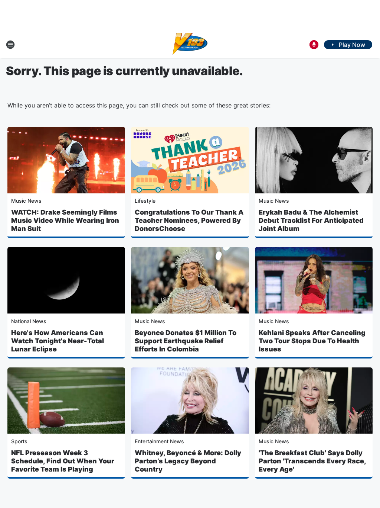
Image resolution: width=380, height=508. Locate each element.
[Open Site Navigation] (10, 44)
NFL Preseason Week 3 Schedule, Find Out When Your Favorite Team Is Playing (62, 461)
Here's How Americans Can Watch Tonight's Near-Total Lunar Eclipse (57, 341)
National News (28, 321)
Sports (19, 441)
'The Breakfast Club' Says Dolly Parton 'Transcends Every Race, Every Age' (312, 461)
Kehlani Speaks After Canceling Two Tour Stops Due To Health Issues (312, 341)
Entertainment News (159, 441)
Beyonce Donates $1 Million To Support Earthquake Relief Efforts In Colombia (185, 341)
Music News (26, 200)
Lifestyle (145, 200)
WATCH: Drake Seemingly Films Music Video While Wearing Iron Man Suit (65, 220)
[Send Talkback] (313, 44)
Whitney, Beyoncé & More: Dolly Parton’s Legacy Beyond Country (188, 461)
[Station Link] (190, 45)
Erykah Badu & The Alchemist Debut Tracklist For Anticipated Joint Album (311, 220)
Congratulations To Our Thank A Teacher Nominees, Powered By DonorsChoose (189, 220)
